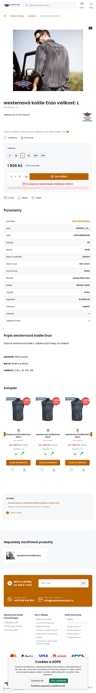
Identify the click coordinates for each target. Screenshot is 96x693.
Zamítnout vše (37, 681)
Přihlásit (83, 583)
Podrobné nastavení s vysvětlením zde (48, 686)
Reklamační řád (43, 626)
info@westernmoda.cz (58, 600)
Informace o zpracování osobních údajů (46, 642)
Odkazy (70, 619)
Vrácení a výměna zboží (46, 630)
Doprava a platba (43, 619)
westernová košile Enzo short (18, 435)
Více (64, 132)
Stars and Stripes (81, 221)
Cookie (39, 637)
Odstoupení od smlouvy (46, 634)
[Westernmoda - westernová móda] (5, 16)
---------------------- (78, 623)
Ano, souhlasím (58, 681)
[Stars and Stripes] (87, 117)
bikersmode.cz (73, 634)
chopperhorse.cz (74, 626)
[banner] (11, 5)
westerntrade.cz (74, 630)
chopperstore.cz (74, 637)
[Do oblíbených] (12, 469)
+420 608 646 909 (24, 600)
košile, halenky (17, 16)
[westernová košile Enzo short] (18, 409)
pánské (32, 16)
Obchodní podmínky (45, 623)
